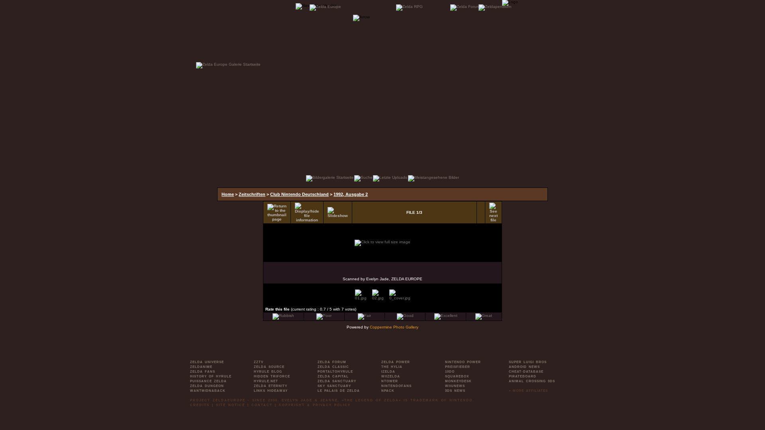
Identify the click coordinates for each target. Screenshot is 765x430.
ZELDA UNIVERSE (207, 362)
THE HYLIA (391, 367)
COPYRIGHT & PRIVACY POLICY (315, 405)
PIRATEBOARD (522, 376)
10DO (450, 371)
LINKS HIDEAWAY (271, 391)
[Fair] (364, 315)
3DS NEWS (455, 391)
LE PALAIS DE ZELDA (339, 391)
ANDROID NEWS (524, 367)
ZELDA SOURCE (269, 367)
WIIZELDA (390, 376)
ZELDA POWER (395, 362)
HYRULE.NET (266, 381)
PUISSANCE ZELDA (208, 381)
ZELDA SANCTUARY (337, 381)
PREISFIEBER (457, 367)
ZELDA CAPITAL (333, 376)
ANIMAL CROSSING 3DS (532, 381)
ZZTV (258, 362)
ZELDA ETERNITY (270, 386)
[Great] (483, 315)
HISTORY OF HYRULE (210, 376)
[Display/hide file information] (307, 212)
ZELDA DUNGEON (207, 386)
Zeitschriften (252, 194)
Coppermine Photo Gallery (394, 327)
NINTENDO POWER (463, 362)
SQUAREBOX (457, 376)
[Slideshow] (338, 212)
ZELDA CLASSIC (333, 367)
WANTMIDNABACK (208, 391)
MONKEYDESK (458, 381)
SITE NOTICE (230, 405)
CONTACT (262, 405)
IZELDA (388, 371)
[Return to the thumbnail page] (276, 213)
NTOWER (389, 381)
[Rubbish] (283, 315)
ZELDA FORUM (332, 362)
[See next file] (493, 212)
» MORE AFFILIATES (528, 391)
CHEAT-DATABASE (526, 371)
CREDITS (200, 405)
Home (228, 194)
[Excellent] (445, 315)
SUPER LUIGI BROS (528, 362)
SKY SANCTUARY (334, 386)
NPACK (387, 391)
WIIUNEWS (455, 386)
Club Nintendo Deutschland (299, 194)
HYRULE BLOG (268, 371)
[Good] (405, 315)
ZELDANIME (201, 367)
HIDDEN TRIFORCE (272, 376)
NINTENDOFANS (396, 386)
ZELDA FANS (202, 371)
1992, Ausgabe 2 (350, 194)
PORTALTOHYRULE (335, 371)
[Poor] (324, 315)
